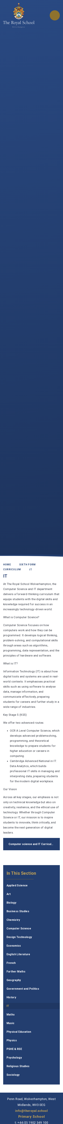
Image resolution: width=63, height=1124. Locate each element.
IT (30, 569)
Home (7, 564)
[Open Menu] (55, 15)
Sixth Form (27, 564)
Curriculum (12, 569)
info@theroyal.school (31, 1111)
